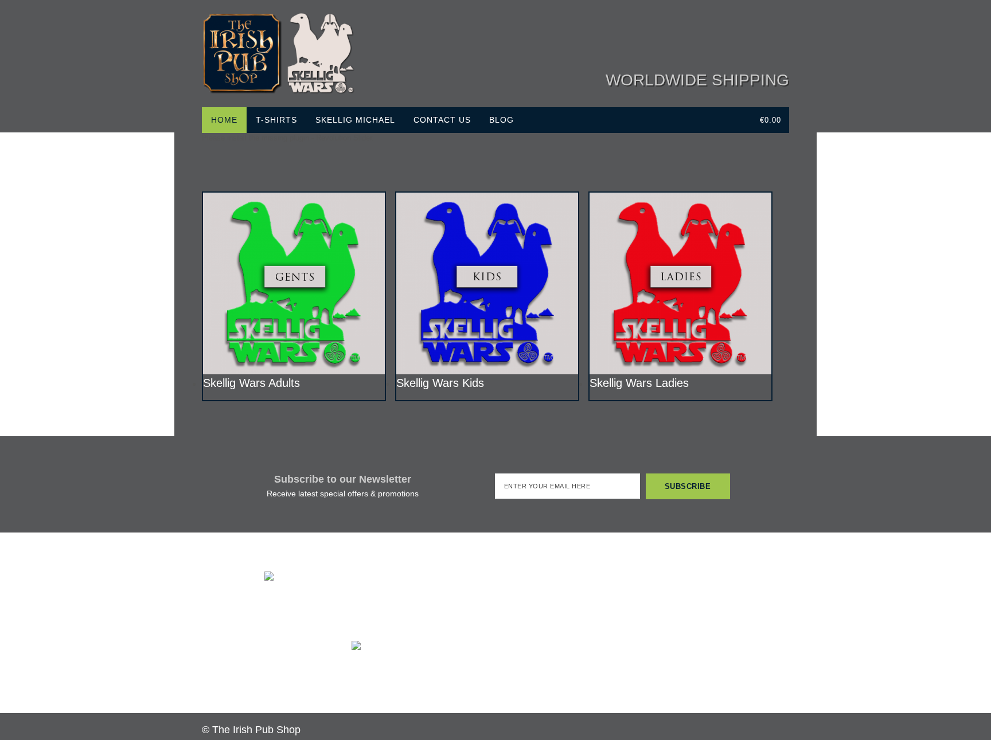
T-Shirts (276, 119)
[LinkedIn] (733, 37)
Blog (501, 119)
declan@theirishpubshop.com (424, 622)
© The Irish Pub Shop (251, 729)
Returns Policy (447, 671)
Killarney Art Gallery (701, 636)
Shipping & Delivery (384, 671)
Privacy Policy (376, 683)
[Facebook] (689, 37)
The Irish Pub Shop (701, 612)
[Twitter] (711, 37)
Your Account (541, 683)
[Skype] (754, 37)
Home (224, 119)
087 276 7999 (388, 610)
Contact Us (442, 119)
